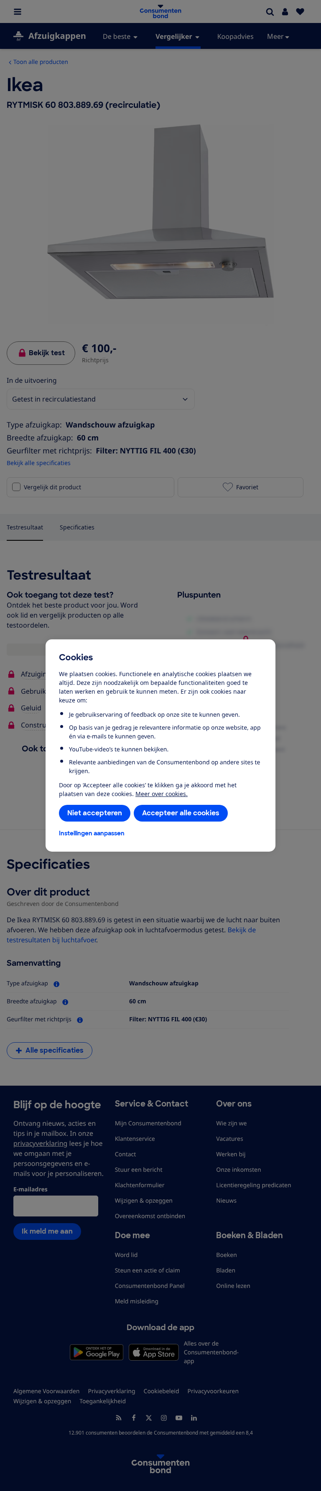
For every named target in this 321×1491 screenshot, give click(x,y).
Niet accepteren (94, 813)
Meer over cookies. (161, 794)
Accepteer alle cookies (180, 813)
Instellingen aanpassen (92, 833)
